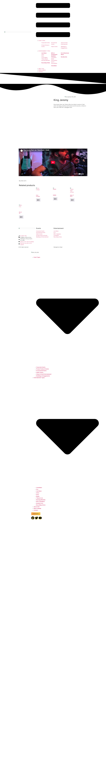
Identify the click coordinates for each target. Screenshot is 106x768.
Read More (38, 200)
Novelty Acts (39, 503)
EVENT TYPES (41, 40)
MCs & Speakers (40, 501)
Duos (42, 56)
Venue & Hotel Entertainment (43, 374)
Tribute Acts (39, 498)
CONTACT (40, 71)
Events (38, 228)
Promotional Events (41, 370)
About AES (37, 506)
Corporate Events (45, 42)
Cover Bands (44, 57)
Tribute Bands (44, 59)
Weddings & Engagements (43, 376)
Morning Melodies (45, 60)
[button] (53, 20)
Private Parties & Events (42, 369)
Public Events (54, 46)
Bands (37, 496)
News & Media (37, 508)
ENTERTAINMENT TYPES (44, 51)
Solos (42, 54)
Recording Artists (40, 505)
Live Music (39, 491)
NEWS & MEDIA (42, 70)
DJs (37, 489)
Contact (36, 510)
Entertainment (59, 228)
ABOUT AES (41, 68)
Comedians (53, 57)
